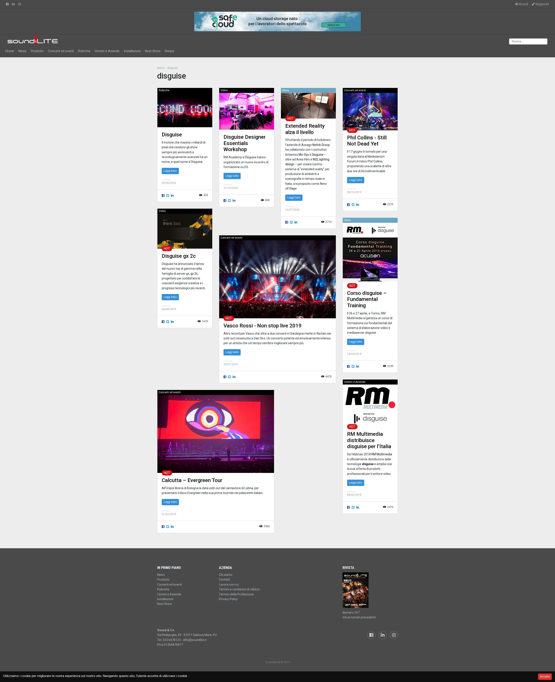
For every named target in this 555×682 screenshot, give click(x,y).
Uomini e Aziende (107, 51)
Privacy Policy (228, 599)
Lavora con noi (229, 584)
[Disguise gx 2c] (184, 231)
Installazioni (132, 51)
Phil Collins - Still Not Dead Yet (367, 141)
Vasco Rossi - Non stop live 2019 (263, 326)
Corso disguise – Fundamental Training (367, 299)
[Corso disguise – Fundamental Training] (370, 254)
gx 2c (194, 273)
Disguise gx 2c (179, 256)
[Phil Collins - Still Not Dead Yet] (370, 111)
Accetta (545, 676)
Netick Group (321, 145)
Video (223, 90)
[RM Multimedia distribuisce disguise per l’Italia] (370, 405)
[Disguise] (184, 110)
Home (9, 51)
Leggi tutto (170, 170)
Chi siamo (225, 574)
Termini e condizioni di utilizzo (239, 589)
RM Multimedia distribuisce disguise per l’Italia (369, 440)
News (22, 51)
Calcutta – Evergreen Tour (192, 480)
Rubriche (84, 51)
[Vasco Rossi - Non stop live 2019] (277, 279)
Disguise (172, 135)
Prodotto (37, 51)
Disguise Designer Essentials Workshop (245, 143)
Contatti (224, 579)
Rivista (169, 51)
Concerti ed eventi (61, 51)
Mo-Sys (304, 154)
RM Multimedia (381, 454)
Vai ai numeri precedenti (359, 617)
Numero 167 (351, 612)
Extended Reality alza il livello (305, 129)
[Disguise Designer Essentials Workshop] (246, 111)
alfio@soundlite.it (195, 640)
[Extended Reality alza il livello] (308, 105)
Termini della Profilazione (236, 594)
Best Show (152, 51)
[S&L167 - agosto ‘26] (370, 590)
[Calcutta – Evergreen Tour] (215, 434)
